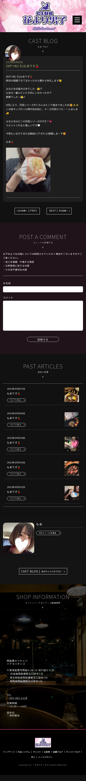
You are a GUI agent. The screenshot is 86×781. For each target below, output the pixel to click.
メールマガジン (45, 757)
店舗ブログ (58, 752)
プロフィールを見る (47, 533)
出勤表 (47, 752)
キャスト (37, 752)
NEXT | (58, 210)
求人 (33, 757)
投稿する (43, 339)
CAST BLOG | (41, 571)
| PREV (27, 210)
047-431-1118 (18, 697)
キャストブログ (73, 752)
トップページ (9, 752)
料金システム (24, 752)
